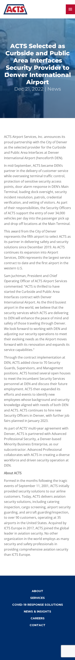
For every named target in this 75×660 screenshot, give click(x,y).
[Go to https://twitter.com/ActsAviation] (44, 637)
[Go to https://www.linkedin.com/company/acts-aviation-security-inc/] (34, 637)
